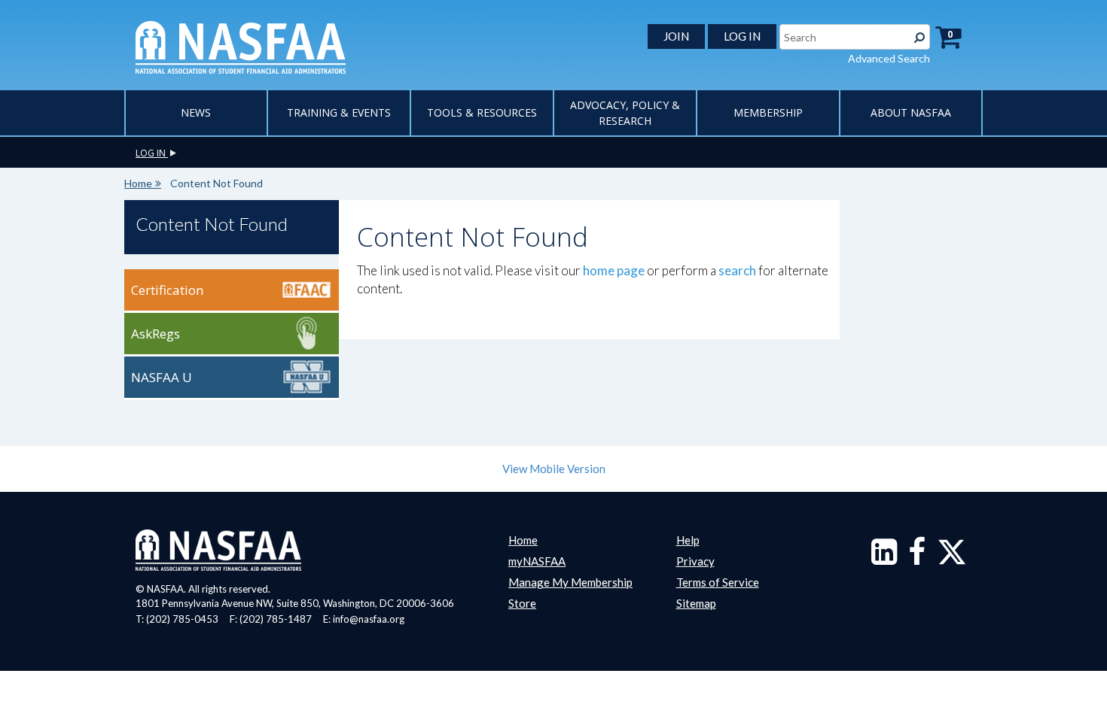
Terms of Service (717, 582)
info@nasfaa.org (368, 619)
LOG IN (742, 36)
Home (138, 183)
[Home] (241, 46)
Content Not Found (212, 224)
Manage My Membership (570, 582)
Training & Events (339, 112)
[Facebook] (917, 559)
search (737, 270)
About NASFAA (911, 112)
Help (688, 540)
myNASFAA (537, 561)
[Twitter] (952, 559)
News (196, 112)
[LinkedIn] (884, 559)
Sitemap (696, 603)
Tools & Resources (482, 112)
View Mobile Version (553, 468)
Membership (768, 112)
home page (614, 270)
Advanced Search (889, 58)
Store (522, 603)
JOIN (676, 36)
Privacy (695, 561)
